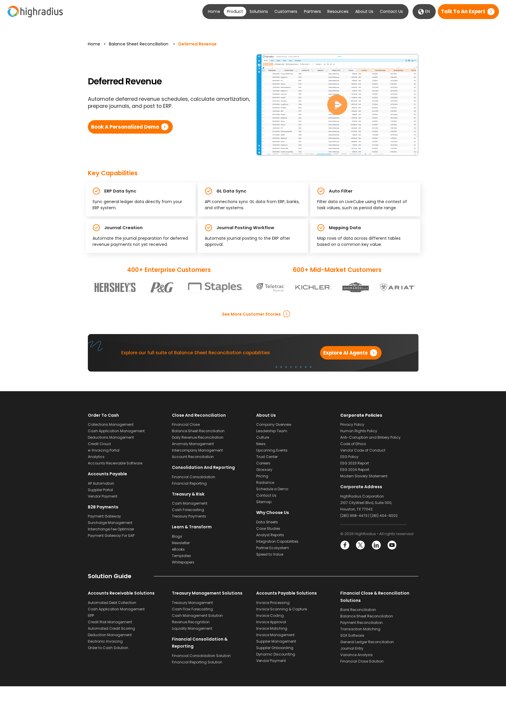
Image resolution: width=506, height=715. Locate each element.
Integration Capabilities (277, 541)
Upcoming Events (272, 450)
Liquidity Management (192, 628)
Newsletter (181, 542)
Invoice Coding (270, 615)
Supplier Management (276, 641)
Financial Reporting (189, 483)
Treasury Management (192, 602)
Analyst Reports (270, 534)
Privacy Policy (352, 424)
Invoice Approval (271, 621)
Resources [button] (337, 11)
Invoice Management (275, 634)
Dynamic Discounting (275, 654)
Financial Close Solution (362, 661)
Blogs (177, 536)
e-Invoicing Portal (103, 450)
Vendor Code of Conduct (362, 450)
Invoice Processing (273, 602)
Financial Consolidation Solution (201, 655)
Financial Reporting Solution (197, 662)
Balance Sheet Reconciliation (138, 44)
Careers (263, 463)
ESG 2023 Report (354, 463)
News (261, 443)
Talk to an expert (463, 11)
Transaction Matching (360, 629)
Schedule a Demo (272, 488)
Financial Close (186, 424)
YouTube (391, 545)
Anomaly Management (193, 443)
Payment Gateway (104, 516)
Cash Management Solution (197, 615)
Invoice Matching (271, 628)
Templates (181, 555)
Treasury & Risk (188, 494)
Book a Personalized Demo (125, 126)
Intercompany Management (197, 450)
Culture (262, 437)
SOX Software (352, 635)
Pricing (262, 476)
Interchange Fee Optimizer (111, 529)
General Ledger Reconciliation (367, 641)
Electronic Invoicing (105, 641)
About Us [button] (364, 11)
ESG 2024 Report (354, 469)
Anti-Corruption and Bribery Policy (370, 437)
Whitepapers (183, 562)
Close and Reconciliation (199, 415)
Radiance (265, 482)
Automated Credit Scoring (111, 628)
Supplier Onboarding (274, 647)
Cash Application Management (116, 430)
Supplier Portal (100, 489)
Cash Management (189, 503)
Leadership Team (271, 430)
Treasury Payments (189, 516)
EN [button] (427, 11)
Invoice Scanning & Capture (281, 609)
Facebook (345, 545)
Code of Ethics (353, 443)
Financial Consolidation (193, 476)
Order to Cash (103, 415)
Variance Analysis (356, 654)
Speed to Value (269, 554)
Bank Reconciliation (358, 609)
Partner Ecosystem (272, 547)
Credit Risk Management (110, 621)
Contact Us (391, 11)
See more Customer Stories (251, 314)
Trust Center (267, 456)
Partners (312, 11)
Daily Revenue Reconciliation (197, 437)
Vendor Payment (102, 496)
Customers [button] (285, 11)
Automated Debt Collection (112, 602)
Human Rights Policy (358, 430)
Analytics (96, 456)
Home (214, 11)
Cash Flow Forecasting (192, 609)
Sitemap (263, 501)
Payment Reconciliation (361, 622)
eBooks (178, 549)
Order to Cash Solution (108, 647)
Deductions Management (111, 437)
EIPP (91, 615)
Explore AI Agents (345, 352)
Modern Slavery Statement (363, 476)
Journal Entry (351, 648)
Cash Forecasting (188, 509)
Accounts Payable (107, 474)
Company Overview (273, 424)
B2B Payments (103, 507)
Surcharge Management (110, 522)
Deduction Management (110, 634)
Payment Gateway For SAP (111, 535)
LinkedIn (376, 545)
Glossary (264, 469)
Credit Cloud (99, 443)
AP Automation (101, 483)
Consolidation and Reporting (203, 467)
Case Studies (268, 528)
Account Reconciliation (193, 456)
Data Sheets (267, 522)
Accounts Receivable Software (115, 463)
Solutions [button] (258, 11)
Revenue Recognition (191, 621)
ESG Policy (349, 456)
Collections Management (111, 424)
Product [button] (235, 11)
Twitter (360, 545)
